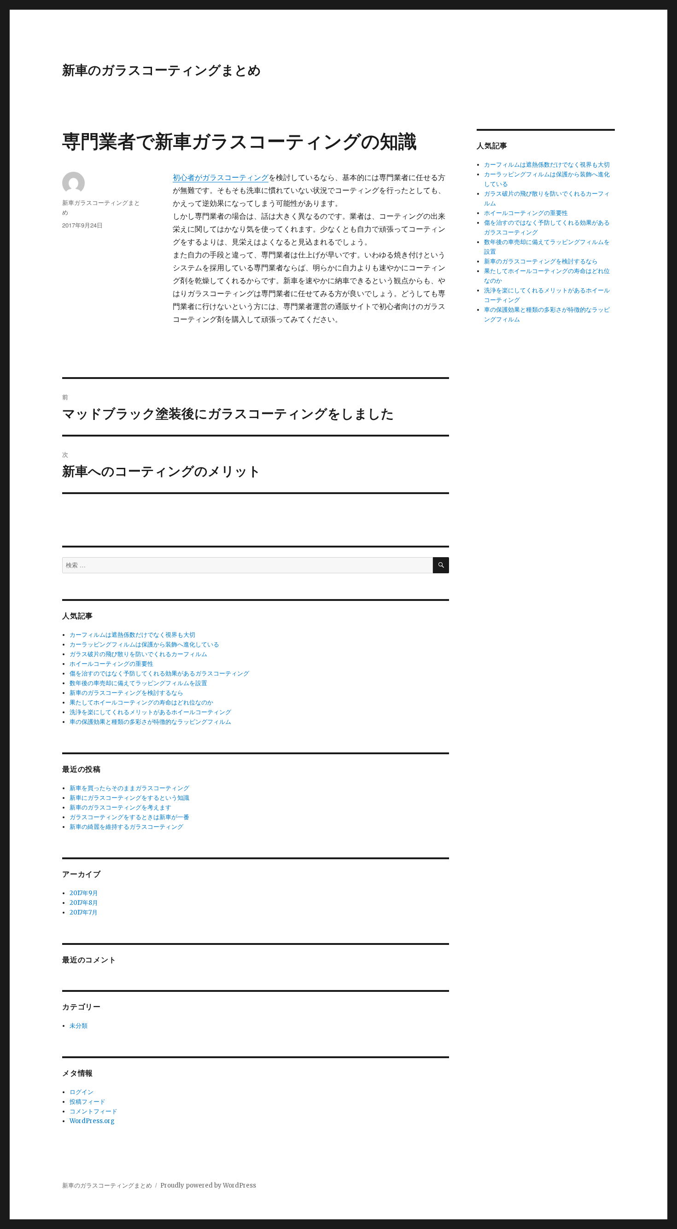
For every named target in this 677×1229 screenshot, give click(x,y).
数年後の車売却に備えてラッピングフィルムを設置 (138, 683)
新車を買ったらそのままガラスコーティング (129, 788)
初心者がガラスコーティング (220, 177)
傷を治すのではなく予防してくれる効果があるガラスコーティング (159, 673)
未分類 (79, 1026)
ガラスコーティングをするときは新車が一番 (129, 817)
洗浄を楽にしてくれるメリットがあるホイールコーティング (150, 712)
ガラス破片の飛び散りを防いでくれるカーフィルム (138, 654)
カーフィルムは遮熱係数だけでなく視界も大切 (132, 635)
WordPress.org (92, 1121)
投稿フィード (87, 1102)
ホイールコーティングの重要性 (111, 664)
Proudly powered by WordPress (208, 1185)
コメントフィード (93, 1111)
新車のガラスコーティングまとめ (161, 69)
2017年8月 (84, 903)
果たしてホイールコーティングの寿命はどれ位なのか (141, 702)
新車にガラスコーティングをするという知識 (129, 798)
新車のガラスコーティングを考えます (120, 807)
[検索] (441, 565)
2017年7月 (84, 912)
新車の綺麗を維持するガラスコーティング (126, 827)
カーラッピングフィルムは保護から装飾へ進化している (144, 644)
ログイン (81, 1092)
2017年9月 (84, 893)
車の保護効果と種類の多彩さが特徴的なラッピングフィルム (150, 722)
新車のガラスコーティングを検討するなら (126, 693)
